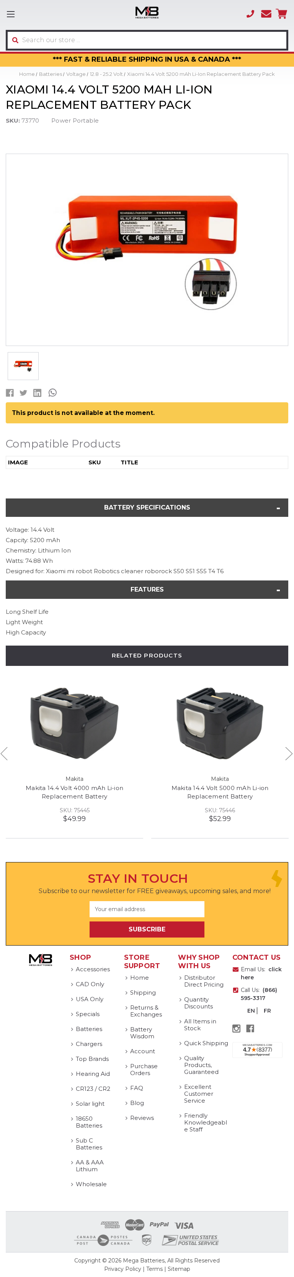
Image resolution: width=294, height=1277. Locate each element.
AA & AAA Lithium (90, 1166)
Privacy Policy (122, 1269)
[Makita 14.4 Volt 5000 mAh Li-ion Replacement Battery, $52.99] (220, 723)
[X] (24, 393)
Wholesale (91, 1184)
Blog (137, 1103)
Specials (88, 1014)
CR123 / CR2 (93, 1088)
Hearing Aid (93, 1073)
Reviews (142, 1117)
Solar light (90, 1103)
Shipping (143, 992)
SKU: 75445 (75, 810)
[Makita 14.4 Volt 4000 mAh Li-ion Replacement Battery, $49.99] (74, 723)
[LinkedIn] (37, 393)
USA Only (89, 999)
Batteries (89, 1029)
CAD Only (90, 984)
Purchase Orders (144, 1069)
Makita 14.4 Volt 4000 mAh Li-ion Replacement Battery (74, 792)
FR (267, 1010)
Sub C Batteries (89, 1144)
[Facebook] (10, 393)
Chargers (89, 1044)
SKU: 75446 (220, 810)
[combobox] (147, 40)
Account (142, 1051)
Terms (154, 1269)
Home (139, 977)
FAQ (136, 1088)
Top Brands (92, 1058)
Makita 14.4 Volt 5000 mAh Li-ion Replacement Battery (220, 792)
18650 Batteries (89, 1122)
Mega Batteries (144, 1260)
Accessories (93, 969)
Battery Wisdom (142, 1033)
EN (251, 1010)
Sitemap (179, 1269)
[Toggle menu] (10, 14)
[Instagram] (236, 1029)
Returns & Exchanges (146, 1011)
